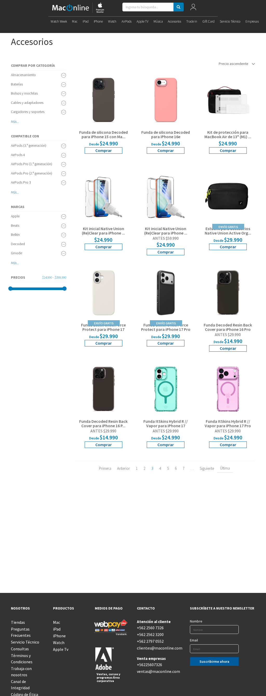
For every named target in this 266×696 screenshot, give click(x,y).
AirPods (126, 21)
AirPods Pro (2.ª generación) (31, 173)
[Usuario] (193, 8)
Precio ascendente (234, 63)
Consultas (20, 648)
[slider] (10, 288)
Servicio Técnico (230, 21)
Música (158, 21)
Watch (112, 21)
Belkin (15, 234)
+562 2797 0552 (150, 641)
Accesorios (174, 21)
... (18, 121)
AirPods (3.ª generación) (28, 145)
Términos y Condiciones (21, 658)
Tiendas (18, 622)
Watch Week (59, 21)
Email (194, 640)
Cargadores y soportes (27, 111)
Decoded (18, 244)
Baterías (17, 84)
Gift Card (208, 21)
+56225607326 (149, 664)
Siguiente (207, 468)
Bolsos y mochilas (24, 93)
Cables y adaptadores (27, 102)
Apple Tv (60, 649)
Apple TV (142, 21)
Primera (105, 468)
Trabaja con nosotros (21, 671)
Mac (74, 21)
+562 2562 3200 (150, 634)
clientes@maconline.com (154, 648)
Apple (15, 216)
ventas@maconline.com (154, 671)
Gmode (16, 253)
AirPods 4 (18, 154)
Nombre (196, 621)
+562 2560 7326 (150, 627)
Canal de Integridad (20, 684)
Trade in (191, 21)
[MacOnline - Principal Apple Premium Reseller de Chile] (78, 8)
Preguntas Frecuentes (21, 632)
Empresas (252, 21)
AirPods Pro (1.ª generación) (31, 164)
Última (225, 468)
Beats (15, 225)
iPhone (98, 21)
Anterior (123, 468)
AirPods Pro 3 (21, 182)
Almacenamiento (23, 74)
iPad (85, 21)
